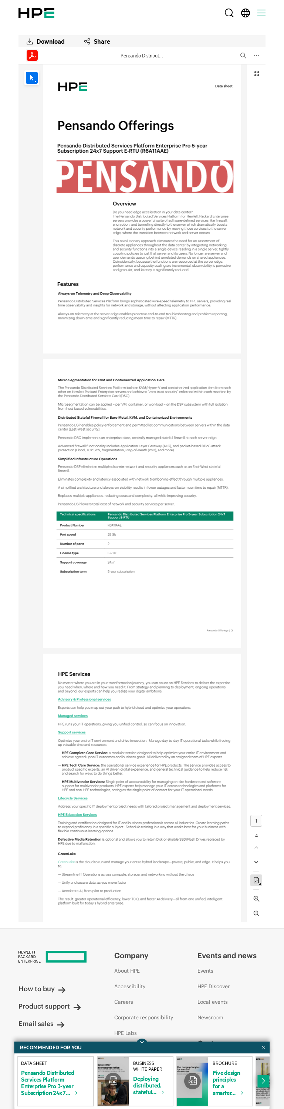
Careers (123, 1002)
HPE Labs (125, 1033)
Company (131, 955)
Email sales (36, 1023)
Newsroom (210, 1017)
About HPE (127, 970)
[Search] (229, 13)
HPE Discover (213, 986)
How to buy (36, 989)
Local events (212, 1002)
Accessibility (129, 986)
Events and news (227, 955)
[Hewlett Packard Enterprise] (36, 13)
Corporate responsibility (143, 1017)
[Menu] (261, 13)
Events (205, 970)
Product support (44, 1006)
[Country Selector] (245, 13)
